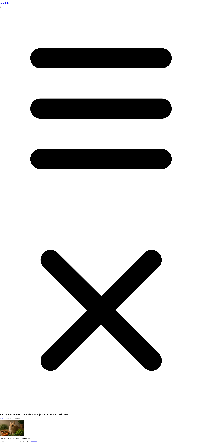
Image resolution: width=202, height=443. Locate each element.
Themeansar (34, 441)
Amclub (4, 3)
